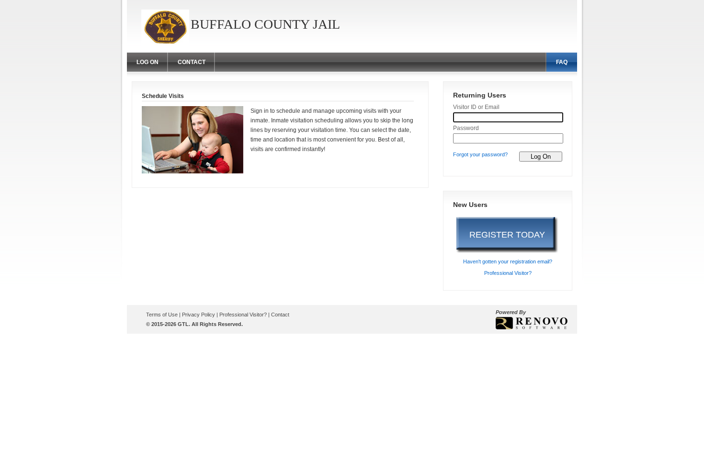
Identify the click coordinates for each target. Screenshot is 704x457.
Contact (191, 62)
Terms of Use (162, 314)
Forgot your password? (480, 154)
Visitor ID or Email (476, 107)
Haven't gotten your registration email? (507, 261)
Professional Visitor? (508, 273)
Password (466, 128)
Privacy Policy (199, 314)
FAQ (562, 62)
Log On (147, 62)
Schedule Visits (163, 96)
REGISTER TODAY (507, 234)
